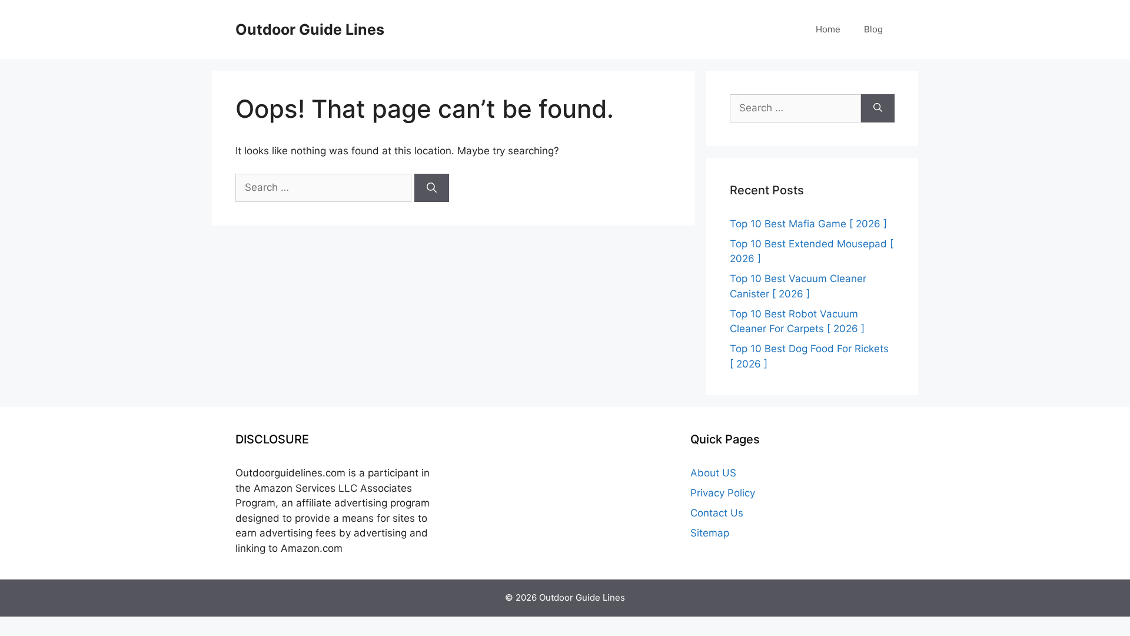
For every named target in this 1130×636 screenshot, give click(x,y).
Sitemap (709, 533)
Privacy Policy (722, 493)
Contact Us (716, 513)
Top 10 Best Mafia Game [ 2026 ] (808, 224)
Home (828, 29)
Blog (873, 29)
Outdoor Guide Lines (309, 29)
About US (713, 473)
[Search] (431, 188)
